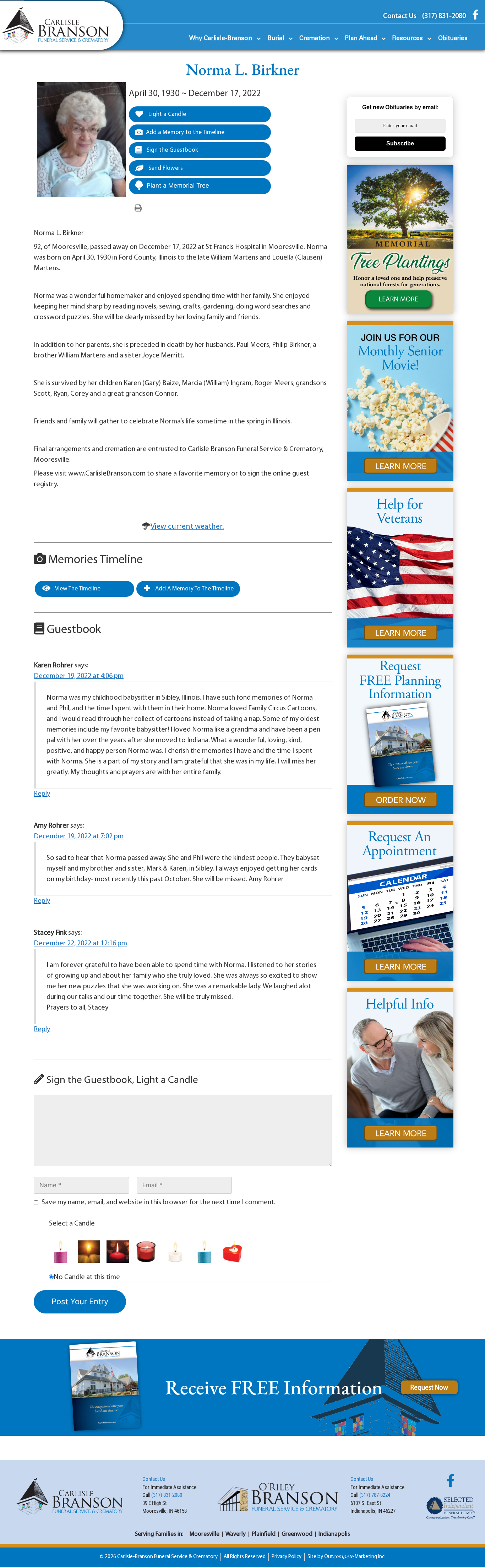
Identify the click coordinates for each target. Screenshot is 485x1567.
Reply (42, 794)
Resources (407, 38)
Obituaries (453, 38)
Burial (275, 38)
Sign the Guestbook (171, 150)
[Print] (138, 208)
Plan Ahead (361, 38)
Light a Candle (166, 114)
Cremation (314, 38)
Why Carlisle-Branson (220, 38)
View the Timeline (77, 589)
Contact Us (153, 1479)
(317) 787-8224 (374, 1495)
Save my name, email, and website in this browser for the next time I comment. (159, 1202)
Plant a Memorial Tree (178, 185)
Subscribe (400, 143)
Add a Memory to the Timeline (185, 132)
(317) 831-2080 (166, 1495)
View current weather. (187, 527)
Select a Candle (72, 1223)
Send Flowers (165, 168)
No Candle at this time (87, 1277)
